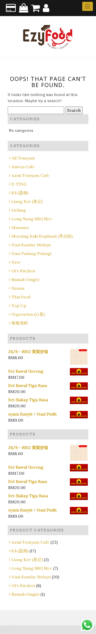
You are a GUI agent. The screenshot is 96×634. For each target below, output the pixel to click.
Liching (19, 210)
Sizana (18, 288)
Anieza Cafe (23, 166)
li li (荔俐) (20, 192)
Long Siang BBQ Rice (32, 218)
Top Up (19, 305)
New (16, 262)
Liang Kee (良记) (27, 201)
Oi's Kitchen (23, 270)
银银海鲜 (20, 322)
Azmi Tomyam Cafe (30, 175)
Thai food (21, 296)
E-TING (19, 184)
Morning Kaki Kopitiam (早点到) (42, 236)
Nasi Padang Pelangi (31, 253)
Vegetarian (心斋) (28, 314)
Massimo (20, 227)
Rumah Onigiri (25, 279)
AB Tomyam (23, 158)
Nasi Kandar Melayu (31, 244)
